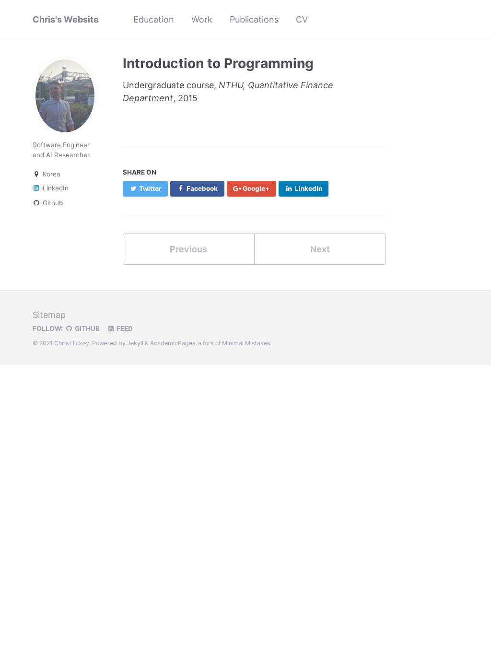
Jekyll (135, 343)
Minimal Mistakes (246, 343)
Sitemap (49, 315)
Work (201, 19)
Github (52, 203)
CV (302, 19)
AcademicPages (172, 343)
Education (153, 19)
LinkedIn (55, 188)
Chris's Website (66, 19)
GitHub (86, 328)
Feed (124, 328)
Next (320, 249)
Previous (188, 249)
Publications (254, 19)
